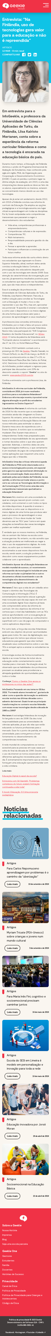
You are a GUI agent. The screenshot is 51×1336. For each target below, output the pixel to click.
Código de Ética (10, 1303)
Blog (4, 1239)
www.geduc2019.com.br (21, 375)
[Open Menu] (46, 5)
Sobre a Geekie (12, 1225)
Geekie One (9, 1251)
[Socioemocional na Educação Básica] (25, 1159)
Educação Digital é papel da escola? (19, 776)
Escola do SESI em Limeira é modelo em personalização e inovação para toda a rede (25, 1065)
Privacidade (10, 1281)
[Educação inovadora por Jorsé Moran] (25, 1099)
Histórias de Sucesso (13, 1274)
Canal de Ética (9, 1286)
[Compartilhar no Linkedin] (35, 55)
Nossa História (9, 1230)
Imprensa (7, 1234)
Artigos (7, 47)
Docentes (7, 1269)
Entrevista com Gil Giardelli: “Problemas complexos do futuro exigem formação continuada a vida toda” (21, 784)
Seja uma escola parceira (15, 1243)
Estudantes (8, 1260)
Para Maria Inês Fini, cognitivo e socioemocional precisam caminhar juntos (26, 1001)
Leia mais (12, 884)
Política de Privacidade (14, 1290)
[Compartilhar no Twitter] (29, 55)
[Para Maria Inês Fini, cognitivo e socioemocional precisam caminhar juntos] (25, 971)
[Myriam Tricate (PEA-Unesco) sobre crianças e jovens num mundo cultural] (25, 907)
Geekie (26, 351)
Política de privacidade (19, 1320)
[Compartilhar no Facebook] (24, 55)
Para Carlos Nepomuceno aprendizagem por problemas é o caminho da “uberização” (28, 873)
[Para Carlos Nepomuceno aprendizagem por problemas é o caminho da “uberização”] (25, 843)
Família (5, 1265)
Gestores (7, 1256)
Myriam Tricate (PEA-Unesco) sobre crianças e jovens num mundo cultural (25, 937)
